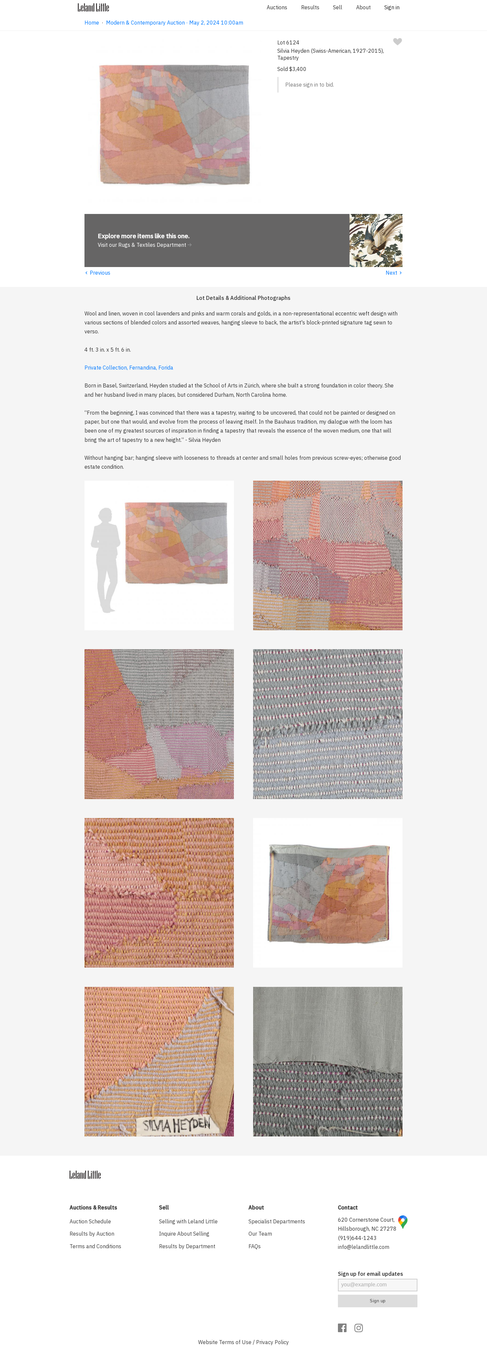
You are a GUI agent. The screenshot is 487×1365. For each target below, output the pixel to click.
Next (394, 272)
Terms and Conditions (95, 1246)
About (363, 7)
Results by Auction (92, 1233)
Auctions (277, 7)
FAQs (254, 1246)
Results (310, 7)
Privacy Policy (272, 1342)
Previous (97, 272)
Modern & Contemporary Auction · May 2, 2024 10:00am (174, 22)
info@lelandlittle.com (363, 1247)
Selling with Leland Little (188, 1221)
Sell (337, 7)
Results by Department (187, 1246)
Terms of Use (235, 1342)
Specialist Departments (276, 1221)
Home (91, 22)
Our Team (260, 1233)
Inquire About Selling (184, 1233)
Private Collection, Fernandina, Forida (128, 367)
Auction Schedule (90, 1221)
